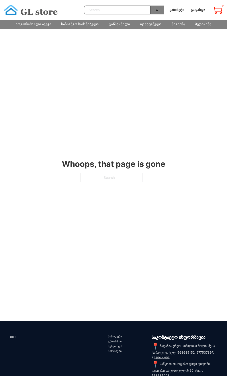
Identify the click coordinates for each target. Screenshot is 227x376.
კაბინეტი (177, 10)
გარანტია (115, 341)
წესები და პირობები (115, 348)
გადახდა (198, 10)
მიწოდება (115, 336)
